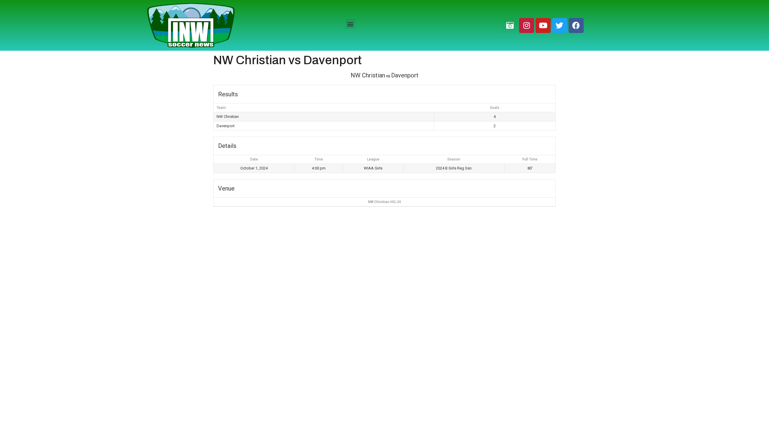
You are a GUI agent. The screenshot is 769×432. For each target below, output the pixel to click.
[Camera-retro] (510, 25)
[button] (350, 24)
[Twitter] (559, 25)
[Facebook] (576, 25)
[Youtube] (543, 25)
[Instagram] (526, 25)
